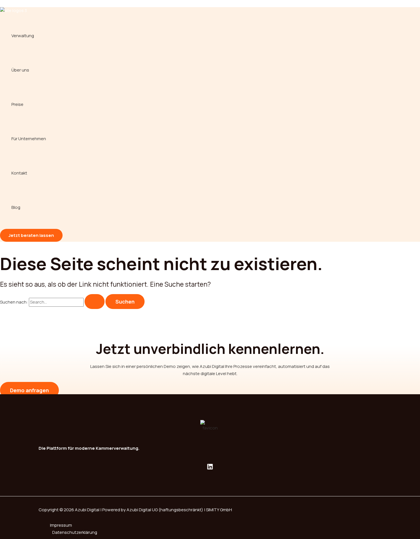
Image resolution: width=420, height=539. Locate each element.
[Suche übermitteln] (95, 301)
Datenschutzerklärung (74, 532)
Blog (15, 207)
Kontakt (19, 173)
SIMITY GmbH (219, 510)
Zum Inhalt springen (19, 3)
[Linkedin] (210, 468)
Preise (17, 104)
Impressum (61, 525)
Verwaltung (22, 36)
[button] (31, 235)
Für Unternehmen (28, 139)
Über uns (20, 70)
